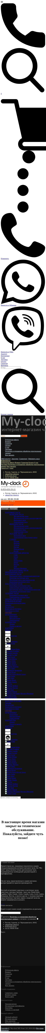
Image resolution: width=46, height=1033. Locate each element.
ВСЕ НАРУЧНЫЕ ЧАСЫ (18, 570)
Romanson (18, 670)
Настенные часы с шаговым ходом (22, 580)
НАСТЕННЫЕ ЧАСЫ (13, 574)
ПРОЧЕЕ (8, 711)
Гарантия (4, 363)
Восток (16, 564)
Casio (16, 555)
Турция (16, 545)
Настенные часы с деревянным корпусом (24, 576)
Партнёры (9, 1008)
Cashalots (14, 641)
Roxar (13, 672)
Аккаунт (4, 354)
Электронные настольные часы (20, 588)
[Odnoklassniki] (3, 903)
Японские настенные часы (19, 578)
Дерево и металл (15, 626)
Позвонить (5, 259)
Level (13, 657)
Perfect (14, 665)
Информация (5, 461)
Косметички (9, 607)
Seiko (13, 676)
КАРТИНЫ (9, 628)
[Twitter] (4, 903)
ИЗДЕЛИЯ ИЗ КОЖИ (13, 701)
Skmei (16, 562)
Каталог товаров (7, 414)
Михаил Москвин (20, 568)
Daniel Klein (18, 561)
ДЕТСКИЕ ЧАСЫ (16, 534)
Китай (16, 551)
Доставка (4, 360)
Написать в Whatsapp (8, 305)
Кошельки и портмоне (13, 609)
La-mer (14, 655)
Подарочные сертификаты (14, 1006)
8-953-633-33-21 (11, 476)
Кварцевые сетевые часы (18, 595)
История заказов (11, 1019)
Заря (15, 566)
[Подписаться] (2, 915)
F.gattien (16, 651)
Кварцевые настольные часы (19, 586)
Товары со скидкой (12, 1010)
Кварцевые (13, 616)
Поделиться (5, 356)
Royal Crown (21, 674)
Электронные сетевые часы (19, 597)
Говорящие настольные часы (19, 591)
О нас (3, 358)
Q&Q (16, 559)
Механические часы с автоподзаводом (28, 518)
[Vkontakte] (2, 903)
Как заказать (9, 455)
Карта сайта (9, 997)
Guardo (15, 653)
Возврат (8, 442)
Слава (14, 695)
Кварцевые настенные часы (19, 582)
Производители (11, 1004)
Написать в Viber (7, 352)
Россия (16, 547)
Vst (11, 684)
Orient (16, 557)
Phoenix (15, 667)
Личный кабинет (11, 1017)
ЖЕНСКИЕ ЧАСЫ (16, 524)
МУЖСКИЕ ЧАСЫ (16, 514)
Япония (16, 543)
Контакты (4, 365)
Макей (14, 692)
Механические (14, 618)
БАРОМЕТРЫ (10, 622)
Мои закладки (10, 1021)
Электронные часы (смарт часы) (25, 537)
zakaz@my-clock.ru (12, 474)
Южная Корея (19, 549)
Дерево (12, 624)
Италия (16, 541)
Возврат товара (10, 995)
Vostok (14, 682)
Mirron (14, 659)
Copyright (4, 1028)
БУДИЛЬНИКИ (11, 614)
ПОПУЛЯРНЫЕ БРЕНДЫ (19, 553)
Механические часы (21, 516)
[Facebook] (1, 903)
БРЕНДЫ (8, 728)
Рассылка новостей (12, 1023)
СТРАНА (12, 539)
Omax (13, 661)
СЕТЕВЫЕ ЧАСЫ (12, 593)
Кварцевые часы (20, 520)
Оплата (3, 361)
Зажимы (8, 605)
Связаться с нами (11, 993)
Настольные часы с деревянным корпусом (24, 589)
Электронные (14, 620)
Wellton (15, 686)
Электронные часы (21, 522)
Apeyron (14, 636)
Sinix (12, 678)
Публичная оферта (12, 440)
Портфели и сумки (12, 611)
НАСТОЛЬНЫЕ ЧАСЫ (13, 584)
